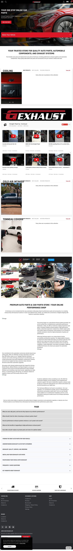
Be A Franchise (5, 500)
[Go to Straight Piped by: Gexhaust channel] (5, 125)
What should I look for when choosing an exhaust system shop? (19, 416)
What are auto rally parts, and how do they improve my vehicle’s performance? (23, 411)
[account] (64, 1)
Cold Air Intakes (13, 181)
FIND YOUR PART (6, 22)
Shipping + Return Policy (31, 505)
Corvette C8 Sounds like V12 (9, 144)
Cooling (8, 71)
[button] (67, 2)
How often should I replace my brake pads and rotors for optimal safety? (21, 429)
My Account (28, 502)
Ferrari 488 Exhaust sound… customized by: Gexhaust (59, 167)
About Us (3, 502)
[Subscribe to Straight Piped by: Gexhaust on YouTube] (66, 124)
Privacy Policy (28, 507)
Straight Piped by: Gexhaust (18, 124)
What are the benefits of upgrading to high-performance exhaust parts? (21, 425)
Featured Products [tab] (45, 70)
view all (68, 70)
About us (3, 518)
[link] (2, 527)
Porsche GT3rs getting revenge (10, 167)
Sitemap (27, 509)
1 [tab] (9, 102)
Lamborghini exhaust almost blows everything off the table (36, 167)
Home (2, 498)
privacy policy (22, 543)
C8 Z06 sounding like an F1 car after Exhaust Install (59, 144)
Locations (3, 516)
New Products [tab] (26, 70)
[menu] (2, 2)
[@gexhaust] (20, 259)
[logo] (36, 2)
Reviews (27, 500)
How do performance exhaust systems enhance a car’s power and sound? (22, 420)
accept (9, 546)
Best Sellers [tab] (35, 70)
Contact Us (4, 505)
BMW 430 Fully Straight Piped (33, 144)
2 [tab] (11, 102)
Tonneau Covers (13, 219)
